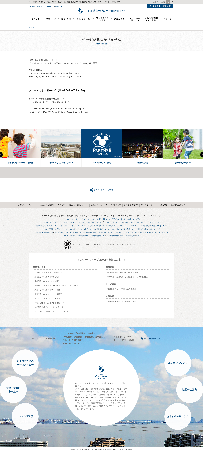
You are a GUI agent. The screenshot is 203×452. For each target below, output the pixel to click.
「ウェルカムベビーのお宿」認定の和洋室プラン (139, 232)
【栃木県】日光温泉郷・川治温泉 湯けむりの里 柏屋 (127, 277)
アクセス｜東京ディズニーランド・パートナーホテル (167, 20)
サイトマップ (115, 205)
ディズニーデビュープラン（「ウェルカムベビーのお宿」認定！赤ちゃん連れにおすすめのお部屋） (88, 232)
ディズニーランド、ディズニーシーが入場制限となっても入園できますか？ (142, 226)
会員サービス (60, 7)
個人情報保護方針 (47, 205)
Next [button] (201, 154)
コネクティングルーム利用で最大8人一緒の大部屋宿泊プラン (84, 236)
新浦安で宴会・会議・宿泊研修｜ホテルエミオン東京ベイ (66, 20)
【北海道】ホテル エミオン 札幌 (46, 281)
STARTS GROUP (131, 205)
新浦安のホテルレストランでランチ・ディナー (83, 20)
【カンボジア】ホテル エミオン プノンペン (50, 312)
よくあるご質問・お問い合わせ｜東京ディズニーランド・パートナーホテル (151, 20)
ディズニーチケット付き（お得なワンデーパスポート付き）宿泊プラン (86, 219)
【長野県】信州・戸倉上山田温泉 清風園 (122, 272)
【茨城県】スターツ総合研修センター (121, 301)
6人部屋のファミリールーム (113, 222)
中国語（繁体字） (37, 7)
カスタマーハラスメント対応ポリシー (73, 205)
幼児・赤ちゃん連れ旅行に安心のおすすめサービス (144, 229)
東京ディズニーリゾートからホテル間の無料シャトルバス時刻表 (93, 226)
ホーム (31, 27)
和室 (137, 236)
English (50, 7)
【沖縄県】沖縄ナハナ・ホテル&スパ (48, 307)
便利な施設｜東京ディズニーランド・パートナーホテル (119, 20)
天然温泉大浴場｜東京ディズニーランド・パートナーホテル (102, 20)
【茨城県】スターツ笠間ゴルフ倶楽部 (121, 289)
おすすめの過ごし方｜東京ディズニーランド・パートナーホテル (134, 20)
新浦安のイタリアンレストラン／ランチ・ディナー (53, 226)
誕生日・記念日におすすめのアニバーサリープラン (142, 222)
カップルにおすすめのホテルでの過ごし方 (120, 236)
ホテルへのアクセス (153, 338)
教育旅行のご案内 (178, 205)
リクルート (32, 205)
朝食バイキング (163, 232)
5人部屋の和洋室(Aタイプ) (44, 232)
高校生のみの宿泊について (53, 222)
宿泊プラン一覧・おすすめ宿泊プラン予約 (126, 219)
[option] (20, 148)
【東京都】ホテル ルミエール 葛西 (47, 290)
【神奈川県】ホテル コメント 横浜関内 (48, 303)
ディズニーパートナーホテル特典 (154, 205)
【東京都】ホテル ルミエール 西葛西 (47, 294)
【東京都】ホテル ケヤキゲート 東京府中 (49, 299)
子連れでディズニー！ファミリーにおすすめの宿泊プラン (83, 222)
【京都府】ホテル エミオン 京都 (46, 277)
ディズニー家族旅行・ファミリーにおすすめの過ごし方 (108, 229)
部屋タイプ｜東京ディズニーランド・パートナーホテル (51, 20)
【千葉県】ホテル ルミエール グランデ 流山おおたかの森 (56, 285)
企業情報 (21, 205)
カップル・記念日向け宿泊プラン (53, 229)
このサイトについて (99, 205)
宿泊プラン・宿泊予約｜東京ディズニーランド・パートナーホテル (36, 20)
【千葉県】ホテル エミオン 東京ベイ (47, 272)
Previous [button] (1, 154)
